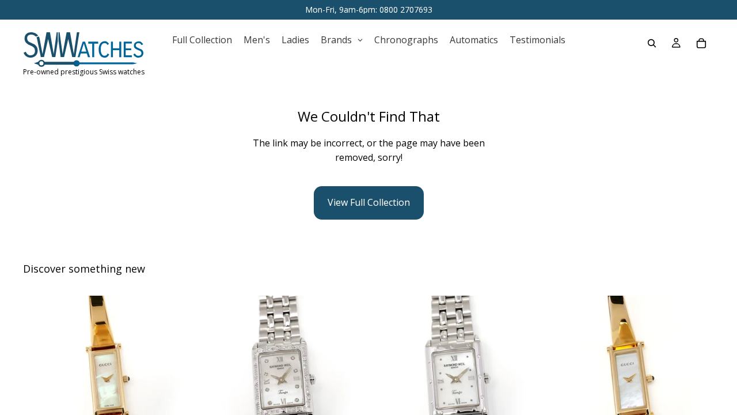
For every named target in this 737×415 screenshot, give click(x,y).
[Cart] (701, 43)
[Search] (651, 43)
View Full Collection (369, 202)
